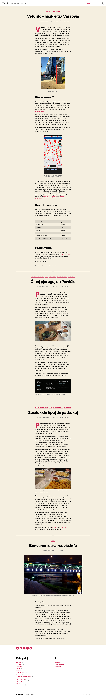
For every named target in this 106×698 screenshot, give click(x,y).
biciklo (38, 265)
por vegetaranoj (62, 276)
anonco (53, 540)
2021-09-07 (55, 286)
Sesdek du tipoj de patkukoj (53, 412)
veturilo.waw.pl (40, 111)
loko (46, 276)
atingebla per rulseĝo (37, 276)
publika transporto (44, 265)
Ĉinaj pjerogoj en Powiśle (53, 281)
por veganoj (52, 276)
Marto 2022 (58, 662)
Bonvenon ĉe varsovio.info (53, 545)
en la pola (55, 527)
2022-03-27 (55, 21)
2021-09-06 (55, 417)
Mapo (93, 3)
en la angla (63, 527)
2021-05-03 (60, 550)
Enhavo (18, 662)
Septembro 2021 (60, 664)
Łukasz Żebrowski (50, 550)
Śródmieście (71, 276)
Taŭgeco (19, 675)
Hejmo (88, 3)
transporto (56, 11)
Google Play (53, 197)
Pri (96, 3)
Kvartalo (18, 671)
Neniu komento (65, 21)
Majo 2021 (58, 667)
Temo (18, 683)
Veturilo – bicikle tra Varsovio (53, 16)
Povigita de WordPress (30, 694)
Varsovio (5, 3)
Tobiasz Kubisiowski (44, 21)
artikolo (48, 11)
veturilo (56, 265)
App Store (46, 197)
